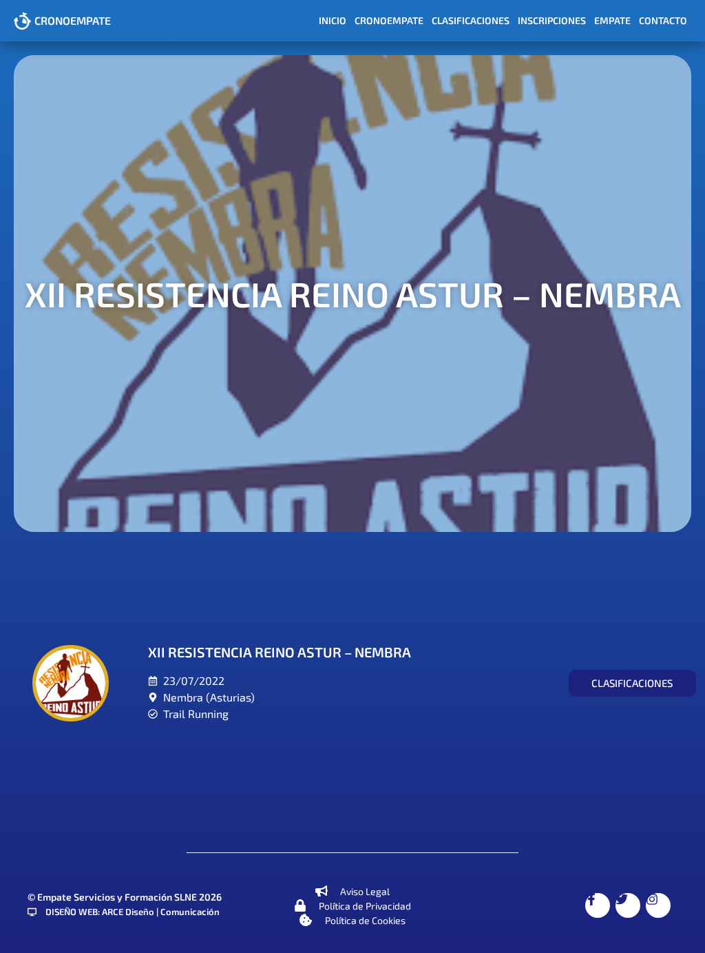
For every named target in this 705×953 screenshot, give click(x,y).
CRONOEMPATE (72, 20)
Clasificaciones (470, 20)
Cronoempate (389, 20)
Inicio (332, 20)
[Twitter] (627, 905)
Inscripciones (552, 20)
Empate (612, 20)
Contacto (663, 20)
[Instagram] (658, 905)
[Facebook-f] (597, 905)
